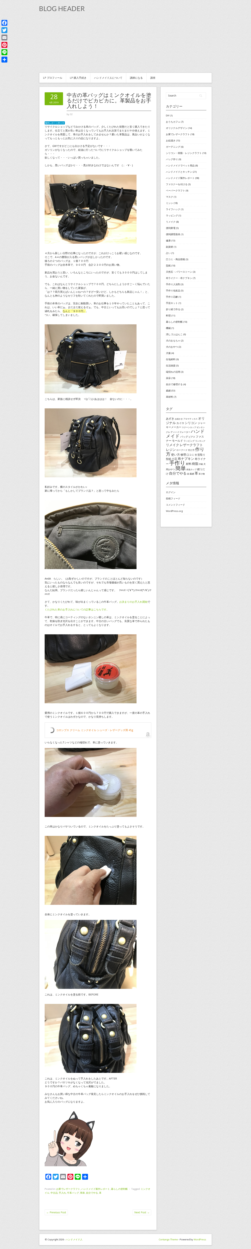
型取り (201, 454)
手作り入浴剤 (173, 284)
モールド (177, 440)
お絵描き (170, 140)
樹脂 (195, 464)
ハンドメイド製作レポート (95, 1189)
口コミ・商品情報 (175, 259)
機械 (168, 328)
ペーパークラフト (175, 190)
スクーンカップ (189, 427)
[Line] (4, 52)
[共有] (4, 59)
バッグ (184, 436)
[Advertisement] (125, 45)
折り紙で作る (173, 309)
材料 (188, 464)
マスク (169, 196)
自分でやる (92, 1192)
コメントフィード (175, 504)
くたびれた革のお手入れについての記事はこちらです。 (77, 609)
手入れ (62, 1192)
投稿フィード (173, 498)
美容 (168, 378)
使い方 (175, 454)
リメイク (170, 221)
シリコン (191, 423)
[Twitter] (4, 30)
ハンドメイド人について (108, 77)
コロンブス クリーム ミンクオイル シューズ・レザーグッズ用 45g (94, 730)
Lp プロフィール (52, 77)
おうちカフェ (173, 121)
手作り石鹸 (172, 296)
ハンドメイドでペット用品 (180, 165)
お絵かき (179, 419)
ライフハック (173, 209)
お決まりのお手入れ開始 (133, 601)
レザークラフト (191, 445)
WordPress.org (174, 511)
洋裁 (201, 464)
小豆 (174, 459)
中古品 (54, 1192)
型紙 (168, 265)
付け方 (191, 450)
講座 (152, 77)
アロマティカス (190, 419)
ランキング (200, 441)
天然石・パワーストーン (179, 271)
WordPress (200, 1239)
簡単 (82, 1192)
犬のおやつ (172, 346)
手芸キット (172, 303)
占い (168, 253)
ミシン (169, 203)
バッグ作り (172, 159)
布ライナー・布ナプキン (179, 278)
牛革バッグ (73, 1192)
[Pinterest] (4, 45)
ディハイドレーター (180, 432)
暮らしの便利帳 (119, 1189)
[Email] (4, 37)
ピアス (192, 436)
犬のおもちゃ (173, 340)
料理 (168, 315)
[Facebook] (4, 22)
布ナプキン (186, 458)
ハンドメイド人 (74, 1239)
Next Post (142, 1212)
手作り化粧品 (173, 290)
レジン (171, 449)
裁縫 (168, 390)
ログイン (170, 492)
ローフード (181, 450)
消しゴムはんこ (174, 334)
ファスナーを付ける (176, 184)
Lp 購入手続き (78, 77)
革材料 (169, 396)
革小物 (202, 474)
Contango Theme (168, 1239)
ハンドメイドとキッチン (179, 171)
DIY (167, 115)
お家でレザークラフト (68, 1189)
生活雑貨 (170, 365)
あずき (170, 418)
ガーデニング (173, 146)
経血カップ (192, 469)
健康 (168, 240)
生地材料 (170, 359)
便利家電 (170, 228)
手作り (177, 462)
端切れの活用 (173, 371)
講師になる (136, 77)
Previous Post (56, 1212)
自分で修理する (174, 384)
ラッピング (172, 215)
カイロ (180, 423)
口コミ (190, 454)
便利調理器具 (173, 234)
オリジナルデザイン (176, 128)
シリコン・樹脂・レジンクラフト (184, 153)
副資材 (169, 246)
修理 (183, 454)
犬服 (168, 353)
